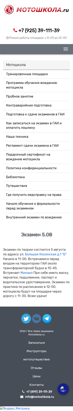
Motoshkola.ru (36, 334)
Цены (37, 376)
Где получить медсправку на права (33, 195)
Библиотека (15, 177)
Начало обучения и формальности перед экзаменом (33, 206)
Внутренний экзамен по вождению (34, 217)
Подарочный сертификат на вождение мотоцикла (28, 157)
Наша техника (17, 137)
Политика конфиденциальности (31, 168)
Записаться (36, 343)
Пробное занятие (19, 96)
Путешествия (16, 186)
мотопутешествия (36, 359)
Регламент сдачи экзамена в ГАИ (32, 145)
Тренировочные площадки (27, 74)
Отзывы (36, 368)
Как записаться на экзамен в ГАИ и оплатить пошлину (34, 125)
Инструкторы (36, 351)
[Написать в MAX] (63, 389)
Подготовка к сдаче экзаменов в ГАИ (35, 114)
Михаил (26, 273)
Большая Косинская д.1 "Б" (46, 254)
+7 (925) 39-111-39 (39, 30)
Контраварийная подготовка (29, 105)
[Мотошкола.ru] (36, 7)
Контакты (36, 385)
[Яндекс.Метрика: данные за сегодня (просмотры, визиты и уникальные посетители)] (15, 408)
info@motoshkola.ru (39, 397)
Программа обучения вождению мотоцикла (31, 85)
